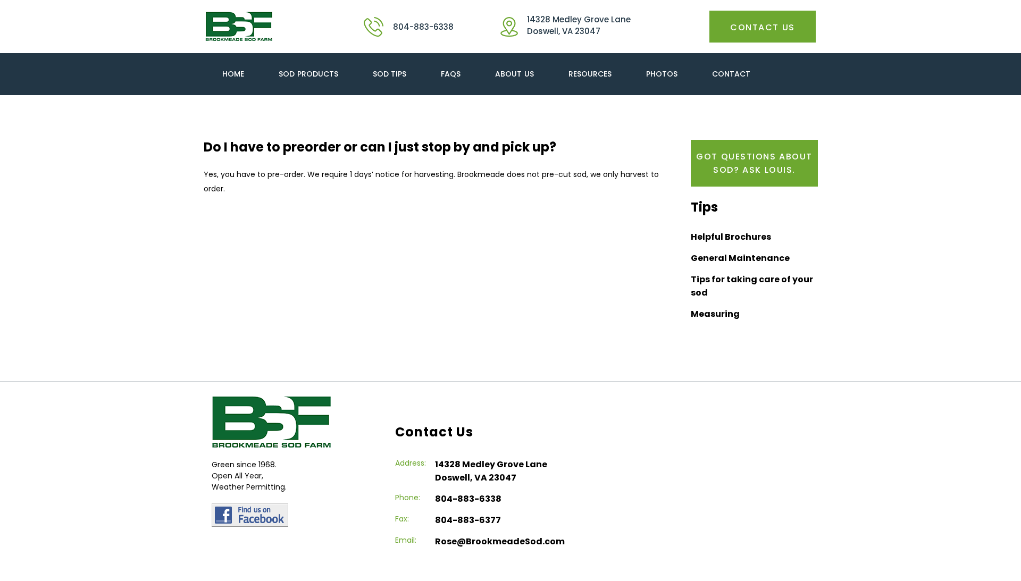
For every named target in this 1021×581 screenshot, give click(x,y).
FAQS (451, 74)
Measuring (715, 314)
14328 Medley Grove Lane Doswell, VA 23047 (579, 25)
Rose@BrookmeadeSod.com (500, 541)
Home (233, 74)
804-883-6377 (468, 520)
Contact (731, 74)
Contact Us (763, 27)
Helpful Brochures (731, 237)
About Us (514, 74)
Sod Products (308, 74)
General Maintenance (740, 258)
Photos (661, 74)
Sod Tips (390, 74)
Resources (590, 74)
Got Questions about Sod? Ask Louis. (754, 163)
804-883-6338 (423, 26)
